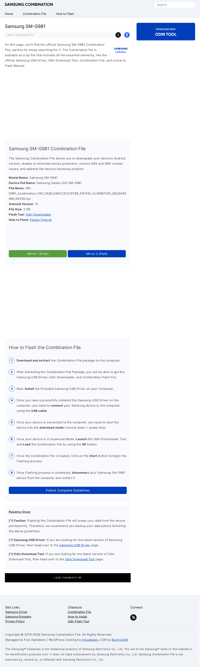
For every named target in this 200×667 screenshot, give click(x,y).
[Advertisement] (68, 102)
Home (10, 34)
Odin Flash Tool (78, 621)
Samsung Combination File (29, 4)
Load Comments (66, 577)
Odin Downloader (38, 214)
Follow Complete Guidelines (68, 490)
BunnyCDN (120, 640)
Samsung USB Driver (74, 545)
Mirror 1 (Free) (38, 254)
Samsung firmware (18, 616)
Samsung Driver (16, 612)
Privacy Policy (15, 621)
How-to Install (77, 616)
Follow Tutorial (41, 220)
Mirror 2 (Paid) (97, 254)
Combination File (24, 34)
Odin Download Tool (80, 559)
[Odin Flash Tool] (166, 37)
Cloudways (90, 640)
